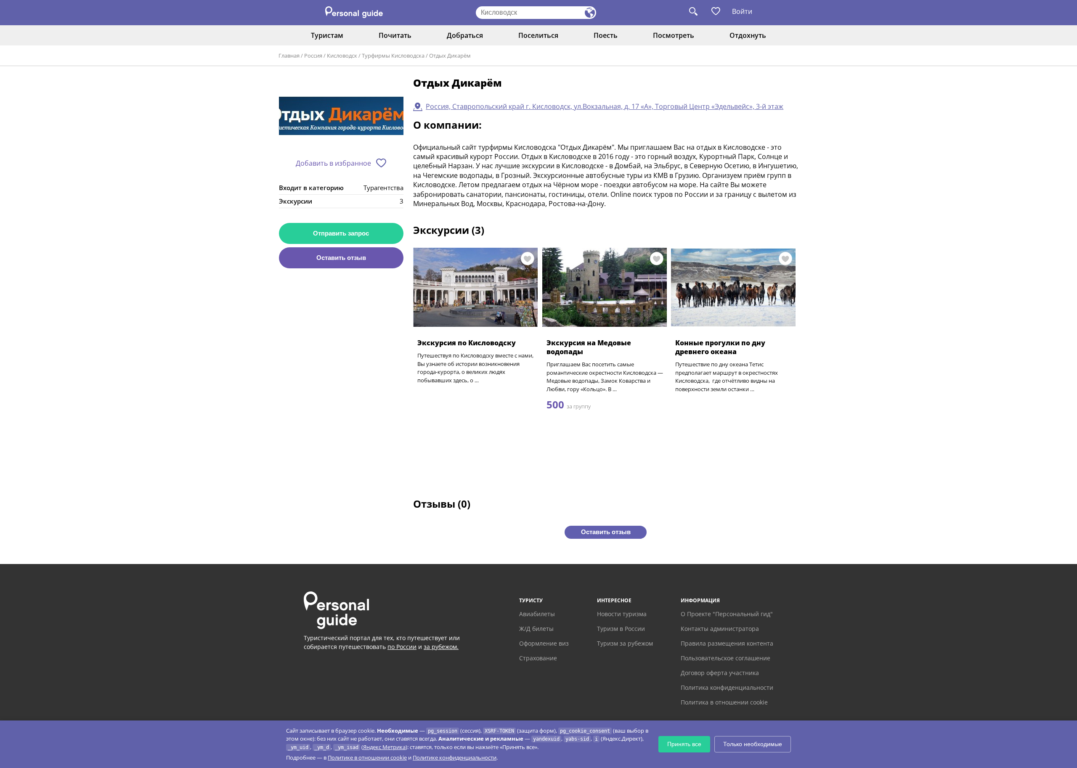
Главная (289, 55)
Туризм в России (621, 629)
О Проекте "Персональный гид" (727, 614)
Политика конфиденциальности (727, 687)
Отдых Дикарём (450, 55)
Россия (313, 55)
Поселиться (538, 35)
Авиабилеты (537, 614)
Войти (742, 11)
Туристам (327, 35)
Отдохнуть (747, 35)
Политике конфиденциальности (454, 757)
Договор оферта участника (720, 673)
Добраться (465, 35)
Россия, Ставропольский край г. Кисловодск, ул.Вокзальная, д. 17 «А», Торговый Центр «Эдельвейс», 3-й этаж (604, 106)
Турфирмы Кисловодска (393, 55)
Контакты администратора (720, 629)
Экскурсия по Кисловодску (466, 342)
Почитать (395, 35)
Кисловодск (342, 55)
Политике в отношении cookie (367, 757)
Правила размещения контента (727, 643)
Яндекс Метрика (384, 747)
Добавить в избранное (333, 163)
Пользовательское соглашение (725, 658)
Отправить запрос (341, 233)
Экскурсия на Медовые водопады (588, 347)
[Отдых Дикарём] (341, 115)
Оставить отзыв (341, 257)
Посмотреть (673, 35)
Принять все (684, 744)
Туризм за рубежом (625, 643)
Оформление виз (544, 643)
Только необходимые (752, 744)
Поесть (606, 35)
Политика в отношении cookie (724, 702)
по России (401, 647)
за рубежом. (441, 647)
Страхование (538, 658)
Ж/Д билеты (536, 629)
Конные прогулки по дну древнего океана (720, 347)
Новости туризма (622, 614)
